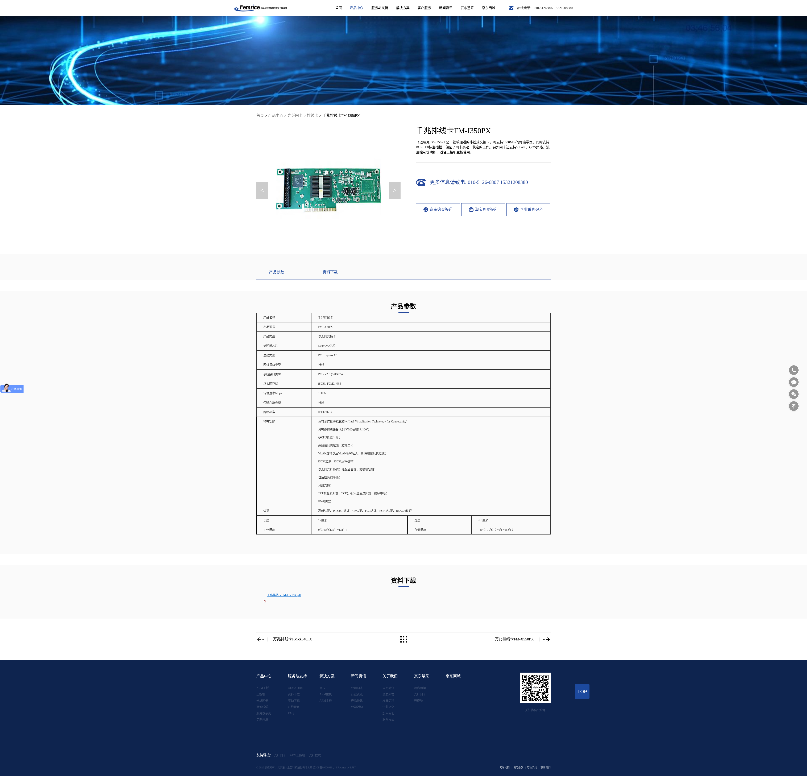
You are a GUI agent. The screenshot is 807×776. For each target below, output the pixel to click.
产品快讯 (357, 700)
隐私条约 (532, 767)
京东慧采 (467, 8)
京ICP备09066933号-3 (325, 767)
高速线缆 (262, 707)
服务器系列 (263, 713)
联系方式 (388, 719)
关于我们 (390, 676)
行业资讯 (357, 694)
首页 (338, 8)
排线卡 (312, 115)
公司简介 (388, 688)
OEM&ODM (295, 688)
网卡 (322, 688)
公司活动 (357, 707)
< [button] (262, 190)
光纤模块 (315, 755)
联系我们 (546, 767)
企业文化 (388, 707)
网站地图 (505, 767)
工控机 (260, 694)
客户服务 (424, 8)
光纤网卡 (295, 115)
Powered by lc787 (347, 767)
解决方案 (403, 8)
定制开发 (262, 719)
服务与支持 (379, 8)
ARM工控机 (297, 755)
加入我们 (388, 713)
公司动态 (357, 688)
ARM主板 (262, 688)
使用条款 (518, 767)
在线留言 (294, 707)
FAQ (291, 713)
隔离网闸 (420, 688)
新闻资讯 (445, 8)
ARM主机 (325, 694)
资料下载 (294, 694)
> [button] (395, 190)
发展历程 (388, 700)
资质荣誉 (388, 694)
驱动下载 (294, 700)
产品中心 (356, 8)
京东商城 (488, 8)
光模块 (418, 700)
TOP (582, 691)
